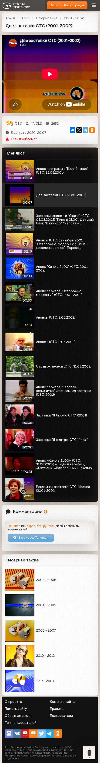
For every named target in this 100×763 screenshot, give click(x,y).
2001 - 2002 (74, 18)
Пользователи (61, 716)
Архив (10, 18)
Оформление (46, 18)
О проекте (13, 702)
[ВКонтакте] (72, 130)
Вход (54, 5)
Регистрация (74, 5)
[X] (79, 130)
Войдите (14, 526)
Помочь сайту (16, 709)
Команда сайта (62, 702)
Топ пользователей (20, 723)
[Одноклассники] (92, 130)
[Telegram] (85, 130)
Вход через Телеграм (33, 537)
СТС (25, 18)
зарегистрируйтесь (41, 526)
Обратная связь (17, 716)
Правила (56, 709)
